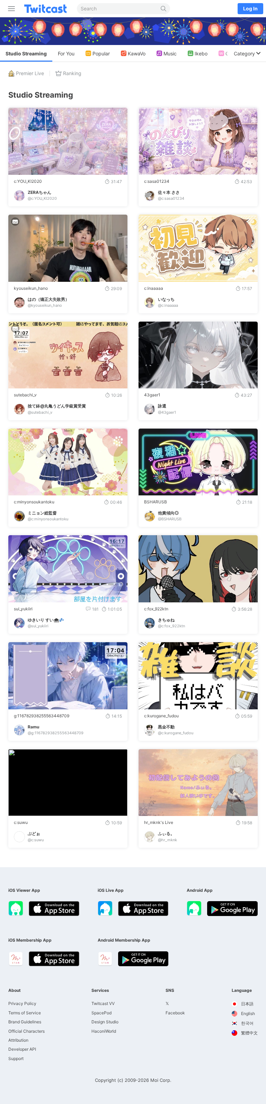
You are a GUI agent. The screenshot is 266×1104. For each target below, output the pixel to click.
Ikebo (201, 53)
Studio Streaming (26, 53)
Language (242, 990)
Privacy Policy (22, 1003)
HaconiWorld (103, 1031)
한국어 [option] (247, 1023)
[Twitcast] (46, 9)
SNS (170, 990)
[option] (245, 1004)
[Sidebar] (10, 8)
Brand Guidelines (24, 1021)
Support (16, 1058)
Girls (230, 53)
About (14, 990)
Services (100, 990)
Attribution (18, 1040)
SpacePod (101, 1012)
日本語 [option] (247, 1003)
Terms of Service (24, 1012)
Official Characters (26, 1031)
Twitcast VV (103, 1003)
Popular (101, 53)
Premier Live (30, 73)
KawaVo (136, 53)
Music (170, 53)
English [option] (247, 1013)
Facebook (175, 1012)
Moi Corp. (160, 1080)
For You (66, 53)
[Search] (163, 8)
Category (244, 53)
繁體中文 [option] (249, 1032)
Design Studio (104, 1021)
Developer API (22, 1049)
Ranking (72, 73)
